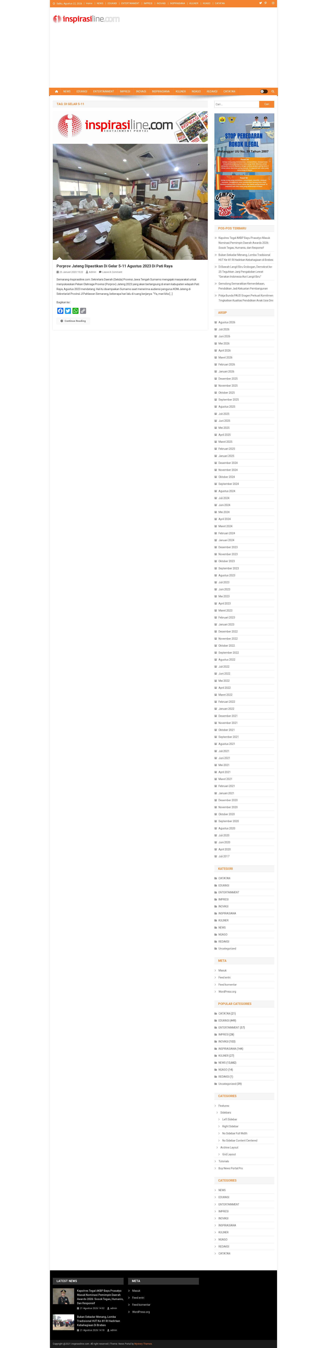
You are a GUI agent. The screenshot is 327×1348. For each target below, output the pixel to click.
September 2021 (229, 736)
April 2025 (225, 434)
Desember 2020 (228, 800)
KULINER (193, 3)
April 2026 (225, 350)
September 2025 (229, 399)
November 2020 (228, 807)
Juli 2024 (224, 498)
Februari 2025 (227, 448)
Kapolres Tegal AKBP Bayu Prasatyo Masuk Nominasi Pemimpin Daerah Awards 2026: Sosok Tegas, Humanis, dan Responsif (244, 242)
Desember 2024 (228, 462)
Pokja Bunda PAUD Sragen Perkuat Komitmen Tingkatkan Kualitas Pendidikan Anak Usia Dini (246, 298)
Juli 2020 (224, 835)
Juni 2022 (224, 673)
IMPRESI (148, 3)
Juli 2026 (224, 329)
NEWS (100, 3)
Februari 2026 (227, 364)
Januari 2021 (226, 793)
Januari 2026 (226, 371)
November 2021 (228, 722)
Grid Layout (229, 1154)
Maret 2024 (225, 526)
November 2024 (228, 469)
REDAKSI (212, 91)
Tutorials (224, 1161)
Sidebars (225, 1112)
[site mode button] (264, 91)
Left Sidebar (229, 1119)
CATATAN (220, 3)
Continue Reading (75, 321)
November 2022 (228, 638)
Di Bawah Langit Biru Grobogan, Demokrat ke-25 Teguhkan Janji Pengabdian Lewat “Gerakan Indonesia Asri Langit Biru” (246, 271)
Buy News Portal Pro (231, 1168)
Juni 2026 (224, 336)
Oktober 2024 (227, 476)
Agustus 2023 (227, 575)
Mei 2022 (224, 680)
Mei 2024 (224, 512)
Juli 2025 (224, 413)
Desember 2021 (228, 715)
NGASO (206, 3)
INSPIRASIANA (177, 3)
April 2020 (225, 849)
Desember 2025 (228, 378)
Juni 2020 (224, 842)
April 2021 (225, 772)
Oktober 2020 (227, 814)
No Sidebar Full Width (234, 1133)
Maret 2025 (225, 441)
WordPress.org (227, 991)
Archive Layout (229, 1147)
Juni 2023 (224, 589)
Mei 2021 (224, 765)
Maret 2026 (225, 357)
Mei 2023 (224, 596)
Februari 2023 (227, 617)
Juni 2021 (224, 758)
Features (224, 1105)
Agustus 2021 (227, 743)
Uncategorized (227, 948)
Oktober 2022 (227, 645)
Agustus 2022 (227, 659)
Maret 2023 (225, 610)
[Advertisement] (163, 59)
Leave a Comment (112, 272)
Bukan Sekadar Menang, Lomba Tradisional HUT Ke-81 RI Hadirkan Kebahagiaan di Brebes (246, 257)
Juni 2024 (224, 505)
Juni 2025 (224, 420)
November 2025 (228, 385)
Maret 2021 (225, 779)
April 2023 (225, 603)
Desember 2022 (228, 631)
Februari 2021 (227, 786)
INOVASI (161, 3)
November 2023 (228, 554)
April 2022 (225, 687)
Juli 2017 (224, 856)
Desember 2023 (228, 547)
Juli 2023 (224, 582)
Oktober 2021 (227, 729)
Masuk (223, 970)
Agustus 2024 (227, 491)
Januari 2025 (226, 455)
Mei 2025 (224, 427)
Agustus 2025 (227, 406)
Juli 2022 (224, 666)
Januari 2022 (226, 708)
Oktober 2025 (227, 392)
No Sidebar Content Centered (239, 1140)
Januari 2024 (226, 540)
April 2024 (225, 519)
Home (89, 3)
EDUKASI (112, 3)
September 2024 (229, 483)
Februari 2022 (227, 701)
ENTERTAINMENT (130, 3)
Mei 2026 (224, 343)
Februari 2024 (227, 533)
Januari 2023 (226, 624)
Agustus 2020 (227, 828)
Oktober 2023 (227, 561)
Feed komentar (228, 984)
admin (92, 272)
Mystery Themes (143, 1344)
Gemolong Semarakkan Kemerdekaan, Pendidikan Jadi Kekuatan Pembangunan (243, 286)
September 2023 (229, 568)
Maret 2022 (225, 694)
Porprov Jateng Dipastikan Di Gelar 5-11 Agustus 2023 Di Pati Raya (115, 266)
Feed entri (224, 977)
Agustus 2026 (227, 322)
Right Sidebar (230, 1126)
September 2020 (229, 821)
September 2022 (229, 652)
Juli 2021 (224, 751)
